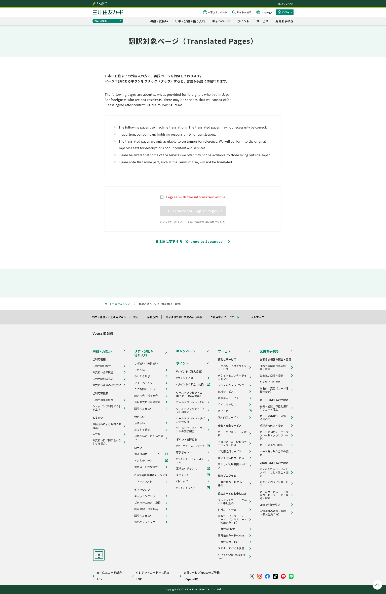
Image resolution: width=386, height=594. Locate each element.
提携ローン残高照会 (146, 466)
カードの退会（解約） (273, 445)
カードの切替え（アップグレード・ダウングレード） (274, 435)
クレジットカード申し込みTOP (153, 575)
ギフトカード (226, 411)
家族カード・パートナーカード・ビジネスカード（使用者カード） (232, 519)
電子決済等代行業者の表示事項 (185, 317)
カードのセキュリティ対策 (232, 433)
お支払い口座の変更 (271, 375)
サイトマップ (258, 317)
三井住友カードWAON (231, 535)
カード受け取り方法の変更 (274, 453)
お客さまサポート (217, 12)
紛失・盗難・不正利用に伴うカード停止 (117, 317)
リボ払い (139, 370)
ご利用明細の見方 (102, 378)
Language (266, 12)
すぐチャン (182, 475)
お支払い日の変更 (270, 382)
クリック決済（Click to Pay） (231, 556)
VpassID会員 (100, 20)
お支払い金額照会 (102, 372)
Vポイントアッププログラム (190, 460)
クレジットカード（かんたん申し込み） (232, 501)
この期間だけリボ (144, 389)
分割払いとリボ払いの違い (148, 437)
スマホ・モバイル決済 (231, 548)
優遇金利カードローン (147, 454)
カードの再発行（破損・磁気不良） (274, 417)
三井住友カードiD (228, 542)
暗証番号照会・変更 (271, 425)
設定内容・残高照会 (146, 395)
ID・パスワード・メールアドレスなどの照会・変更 (274, 472)
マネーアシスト (143, 481)
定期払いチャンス (186, 468)
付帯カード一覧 (227, 509)
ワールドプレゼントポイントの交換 (190, 420)
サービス (262, 21)
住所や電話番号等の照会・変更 (273, 367)
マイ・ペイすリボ (144, 382)
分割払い (139, 423)
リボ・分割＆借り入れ (190, 21)
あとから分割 (142, 429)
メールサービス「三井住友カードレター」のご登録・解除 (274, 495)
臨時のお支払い (143, 408)
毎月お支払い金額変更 (147, 402)
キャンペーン (221, 21)
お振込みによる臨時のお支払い (106, 426)
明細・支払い (159, 21)
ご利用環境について (224, 317)
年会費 (96, 433)
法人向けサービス (228, 417)
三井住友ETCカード (229, 529)
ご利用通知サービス (229, 451)
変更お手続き (284, 21)
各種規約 (154, 317)
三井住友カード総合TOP (109, 575)
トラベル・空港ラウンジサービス (232, 367)
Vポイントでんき (186, 487)
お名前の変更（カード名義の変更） (274, 390)
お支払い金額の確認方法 (106, 385)
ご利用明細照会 (101, 366)
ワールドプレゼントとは (190, 402)
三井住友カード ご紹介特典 (231, 484)
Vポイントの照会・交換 (190, 384)
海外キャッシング (144, 522)
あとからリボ (142, 376)
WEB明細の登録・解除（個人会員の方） (273, 513)
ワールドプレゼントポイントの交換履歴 (190, 429)
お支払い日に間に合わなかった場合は (106, 442)
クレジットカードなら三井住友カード (107, 12)
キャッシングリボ (144, 496)
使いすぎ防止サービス (231, 457)
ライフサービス (227, 404)
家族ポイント (184, 452)
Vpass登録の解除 (270, 504)
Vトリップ (182, 481)
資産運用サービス (228, 398)
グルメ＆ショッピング (231, 385)
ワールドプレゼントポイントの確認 (190, 410)
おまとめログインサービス (274, 484)
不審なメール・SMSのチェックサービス (232, 443)
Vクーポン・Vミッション (190, 446)
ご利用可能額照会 (102, 399)
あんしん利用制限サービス (232, 466)
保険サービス (226, 391)
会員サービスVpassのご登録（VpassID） (202, 575)
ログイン (287, 12)
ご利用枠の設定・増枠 (147, 502)
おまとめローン (143, 460)
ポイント (243, 21)
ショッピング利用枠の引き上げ (106, 408)
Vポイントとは (184, 378)
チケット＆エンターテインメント (232, 377)
